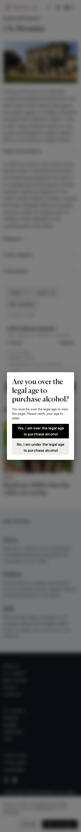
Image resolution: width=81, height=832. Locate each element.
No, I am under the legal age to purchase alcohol (40, 447)
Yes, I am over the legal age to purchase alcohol (40, 431)
